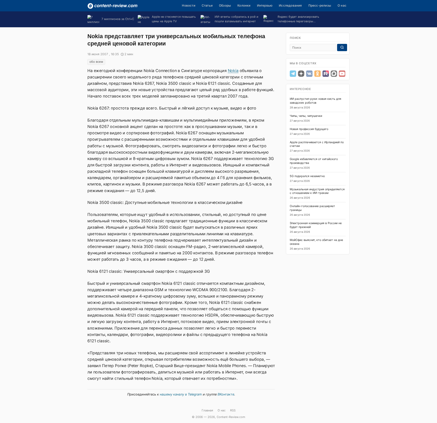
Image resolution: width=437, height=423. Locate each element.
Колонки (243, 5)
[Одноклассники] (317, 73)
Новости (188, 5)
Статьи (207, 5)
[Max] (334, 73)
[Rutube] (326, 73)
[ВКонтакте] (309, 73)
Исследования (290, 5)
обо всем (96, 61)
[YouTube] (342, 73)
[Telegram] (293, 73)
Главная (207, 410)
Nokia (233, 70)
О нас (342, 5)
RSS (233, 410)
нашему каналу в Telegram (181, 394)
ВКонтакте (226, 394)
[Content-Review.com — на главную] (112, 6)
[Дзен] (301, 73)
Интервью (265, 5)
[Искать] (342, 47)
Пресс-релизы (319, 5)
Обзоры (225, 5)
